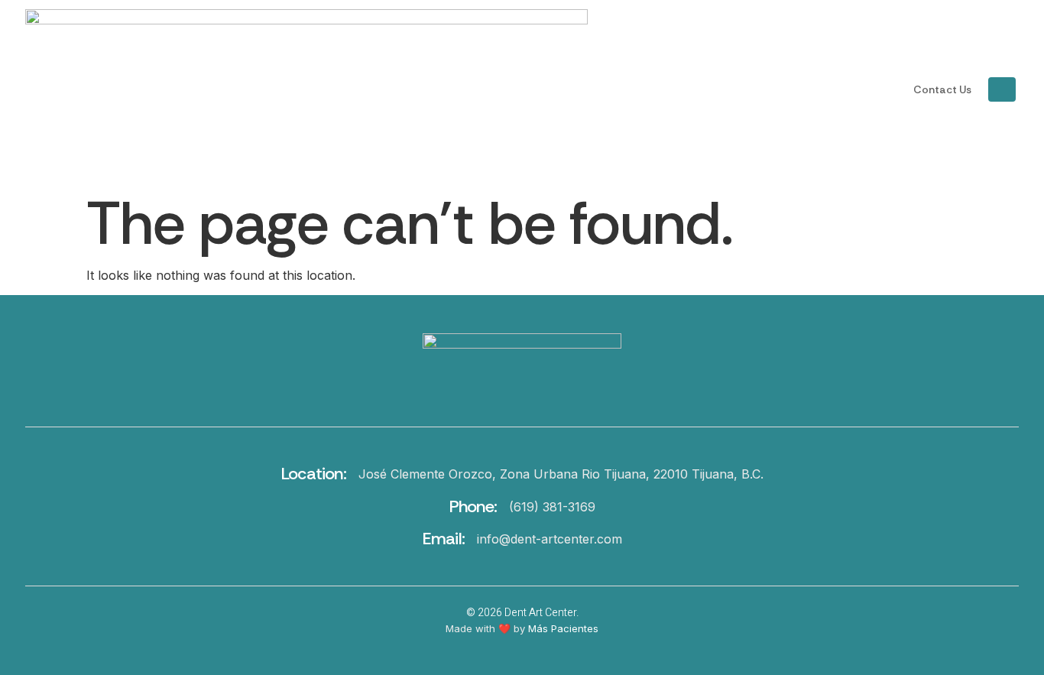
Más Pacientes (563, 628)
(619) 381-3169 (552, 506)
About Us (800, 89)
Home (613, 89)
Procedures (692, 89)
